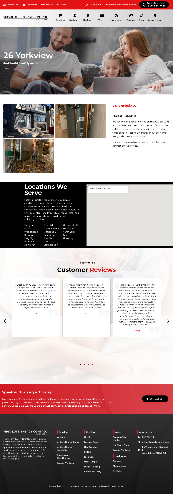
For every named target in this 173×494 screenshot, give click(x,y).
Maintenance (116, 20)
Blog (141, 20)
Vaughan (29, 225)
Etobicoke (29, 241)
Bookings (60, 20)
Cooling (73, 20)
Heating (87, 20)
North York (30, 245)
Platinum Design (117, 486)
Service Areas (154, 20)
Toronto (48, 241)
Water (100, 20)
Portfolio (130, 20)
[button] (5, 321)
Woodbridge (31, 232)
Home (6, 69)
